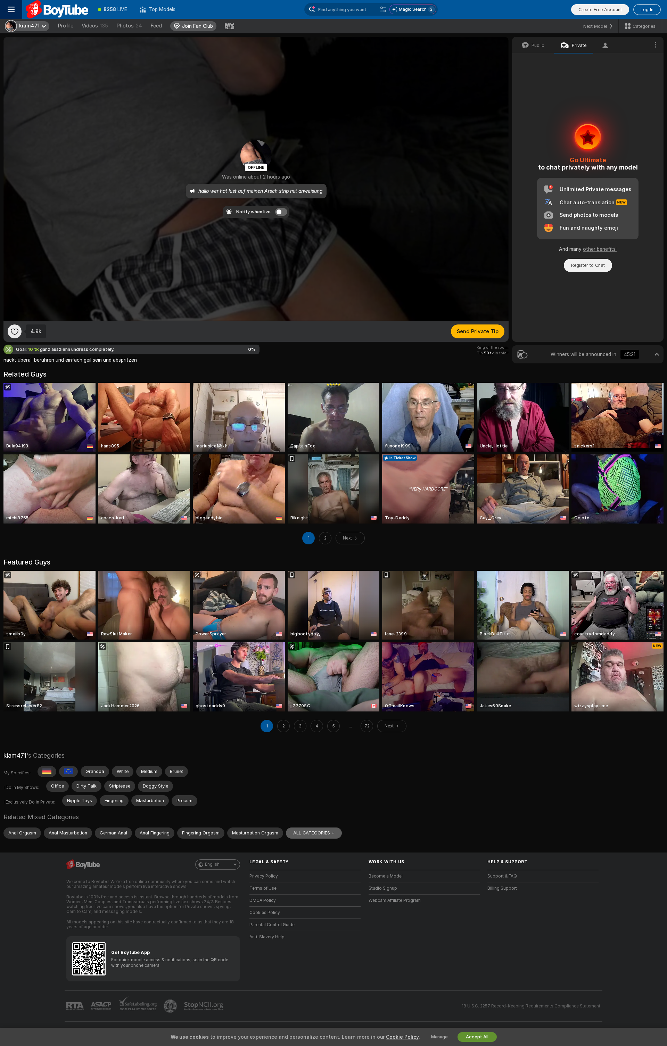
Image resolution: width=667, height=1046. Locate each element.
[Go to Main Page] (57, 9)
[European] (68, 771)
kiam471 (14, 755)
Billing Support (502, 888)
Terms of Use (263, 888)
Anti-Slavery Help (267, 936)
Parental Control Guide (272, 924)
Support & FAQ (502, 876)
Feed (156, 26)
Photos (129, 26)
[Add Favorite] (15, 331)
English (212, 864)
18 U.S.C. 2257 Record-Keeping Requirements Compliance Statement (531, 1006)
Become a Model (386, 876)
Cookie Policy (402, 1037)
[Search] (383, 9)
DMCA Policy (262, 900)
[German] (47, 771)
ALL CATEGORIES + (314, 832)
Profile (65, 26)
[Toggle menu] (11, 9)
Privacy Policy (263, 876)
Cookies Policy (264, 912)
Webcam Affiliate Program (395, 900)
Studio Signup (383, 888)
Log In (647, 9)
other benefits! (600, 249)
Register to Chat (588, 265)
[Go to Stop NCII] (204, 1006)
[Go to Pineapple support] (171, 1006)
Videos (95, 26)
